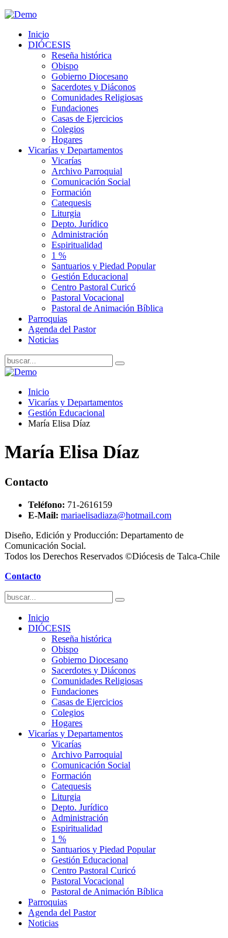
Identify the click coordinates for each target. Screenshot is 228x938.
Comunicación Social (90, 182)
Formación (71, 192)
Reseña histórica (81, 55)
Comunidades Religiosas (97, 97)
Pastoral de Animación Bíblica (107, 308)
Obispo (64, 66)
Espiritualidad (76, 245)
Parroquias (47, 319)
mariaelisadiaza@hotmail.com (116, 515)
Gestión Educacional (89, 276)
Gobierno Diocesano (89, 76)
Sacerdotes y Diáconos (93, 87)
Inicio (38, 34)
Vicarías (66, 161)
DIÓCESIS (49, 45)
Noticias (43, 340)
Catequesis (71, 203)
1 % (58, 255)
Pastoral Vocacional (87, 298)
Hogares (66, 140)
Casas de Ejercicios (87, 118)
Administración (79, 234)
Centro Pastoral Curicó (93, 287)
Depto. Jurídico (79, 224)
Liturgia (66, 213)
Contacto (23, 576)
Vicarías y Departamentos (75, 150)
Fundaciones (74, 108)
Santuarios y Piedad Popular (103, 266)
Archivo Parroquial (86, 171)
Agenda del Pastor (62, 329)
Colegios (67, 129)
